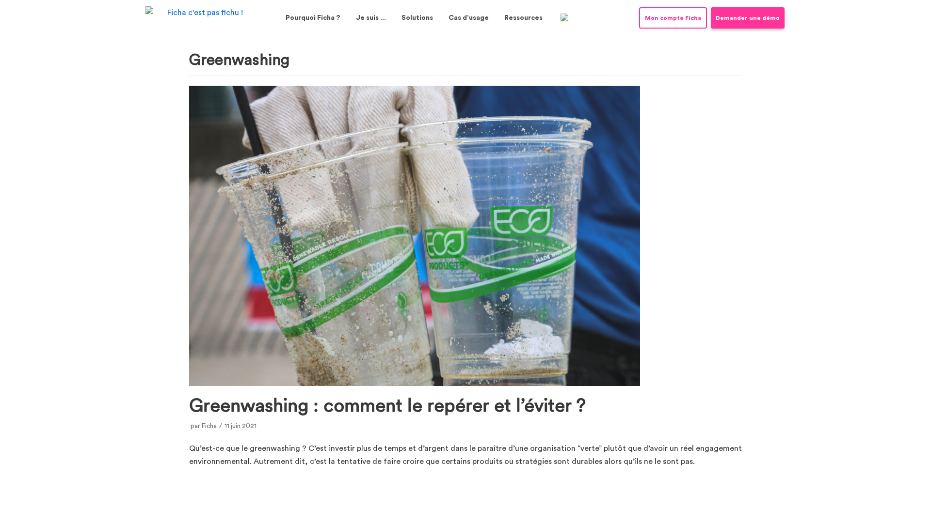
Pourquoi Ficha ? (313, 18)
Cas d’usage (469, 18)
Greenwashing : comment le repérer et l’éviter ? (387, 406)
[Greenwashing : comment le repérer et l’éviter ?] (414, 383)
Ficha (209, 426)
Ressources (523, 18)
